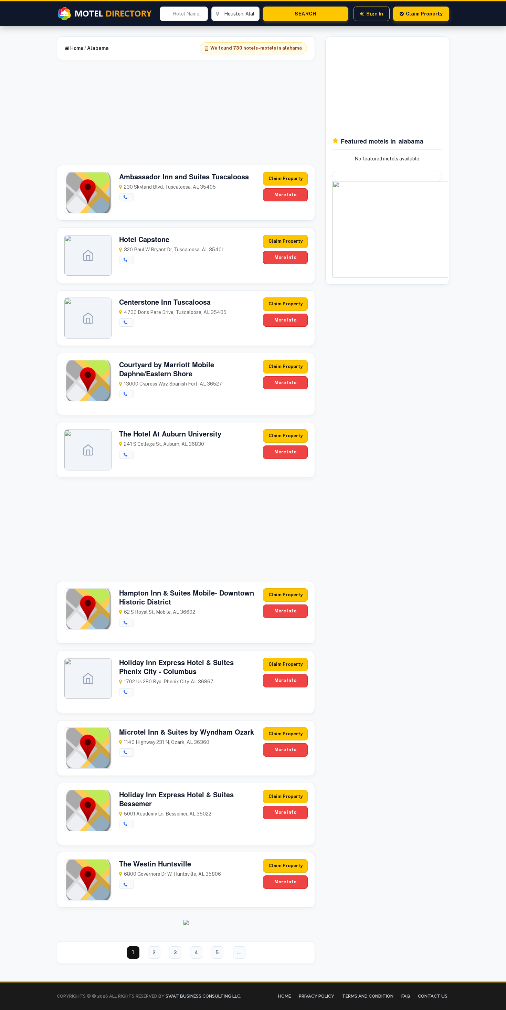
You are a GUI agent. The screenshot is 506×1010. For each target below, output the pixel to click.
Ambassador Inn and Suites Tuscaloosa (184, 176)
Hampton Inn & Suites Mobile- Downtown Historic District (186, 597)
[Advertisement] (186, 117)
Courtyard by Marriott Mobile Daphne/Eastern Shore (166, 368)
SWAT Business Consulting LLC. (203, 996)
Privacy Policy (316, 996)
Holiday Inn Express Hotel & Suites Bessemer (176, 798)
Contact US (432, 996)
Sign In (374, 14)
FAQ (405, 996)
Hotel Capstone (144, 239)
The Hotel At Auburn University (170, 434)
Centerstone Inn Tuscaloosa (165, 302)
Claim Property (424, 14)
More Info (285, 194)
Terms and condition (367, 996)
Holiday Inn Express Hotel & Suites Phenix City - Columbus (176, 666)
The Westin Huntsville (155, 864)
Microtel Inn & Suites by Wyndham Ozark (186, 732)
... (239, 952)
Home (76, 48)
